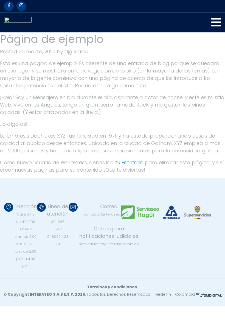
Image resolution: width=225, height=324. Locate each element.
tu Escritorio (129, 162)
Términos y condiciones (112, 287)
